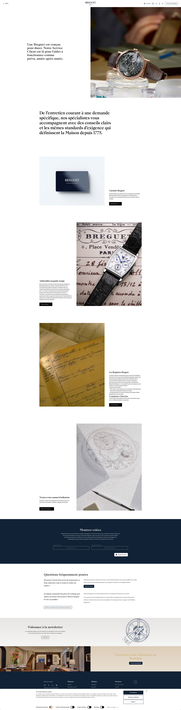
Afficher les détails (111, 707)
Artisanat (93, 687)
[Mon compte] (159, 3)
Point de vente (89, 586)
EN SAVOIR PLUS (114, 203)
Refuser (133, 701)
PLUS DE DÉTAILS (45, 304)
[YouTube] (56, 685)
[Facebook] (48, 685)
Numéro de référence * (97, 545)
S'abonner (45, 637)
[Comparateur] (153, 3)
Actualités (93, 684)
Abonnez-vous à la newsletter (51, 688)
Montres (70, 684)
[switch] (72, 707)
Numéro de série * (57, 545)
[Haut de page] (135, 682)
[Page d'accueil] (90, 3)
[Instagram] (45, 685)
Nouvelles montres (72, 687)
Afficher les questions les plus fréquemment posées (58, 607)
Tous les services (119, 684)
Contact (117, 687)
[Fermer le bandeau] (146, 691)
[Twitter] (52, 685)
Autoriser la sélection (133, 697)
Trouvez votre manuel (45, 509)
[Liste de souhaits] (156, 3)
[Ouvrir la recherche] (162, 3)
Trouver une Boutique (171, 3)
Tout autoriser (133, 692)
